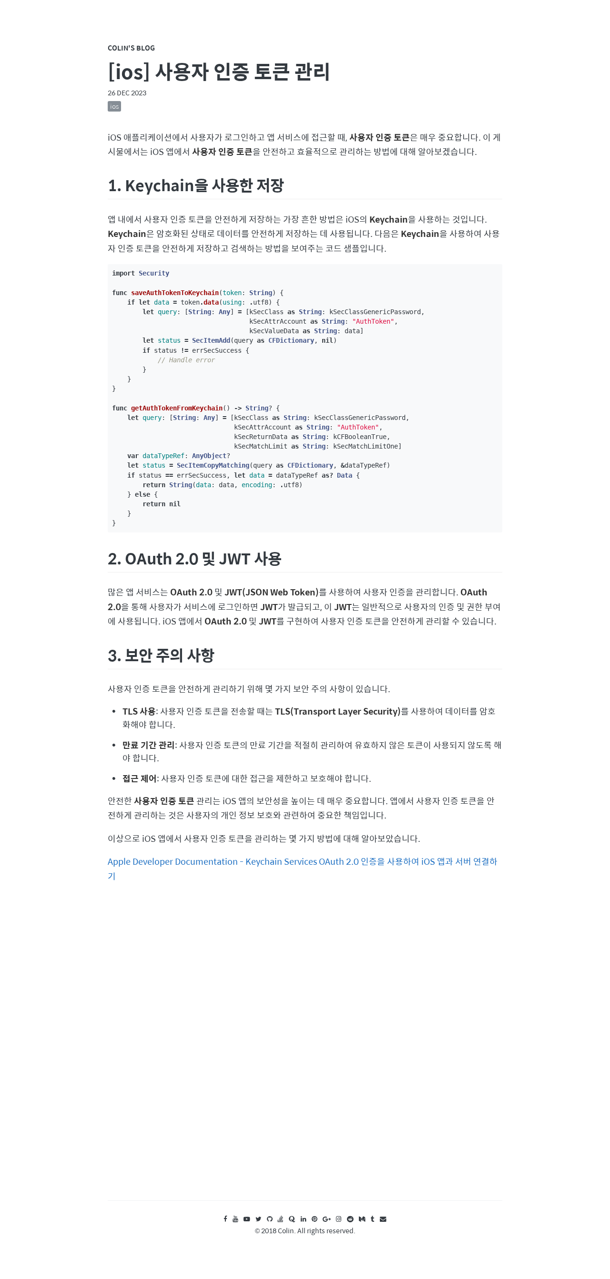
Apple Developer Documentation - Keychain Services (212, 861)
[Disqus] (305, 1050)
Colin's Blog (131, 47)
